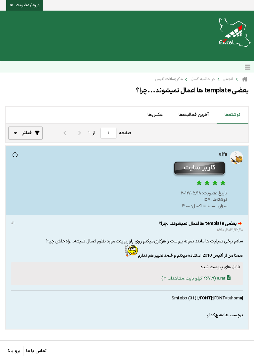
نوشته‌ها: (219, 199)
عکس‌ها (155, 114)
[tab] (232, 115)
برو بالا (14, 350)
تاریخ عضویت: (214, 193)
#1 (12, 223)
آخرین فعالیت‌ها (194, 114)
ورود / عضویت (28, 5)
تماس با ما (36, 350)
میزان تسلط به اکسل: (209, 206)
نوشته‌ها (232, 114)
